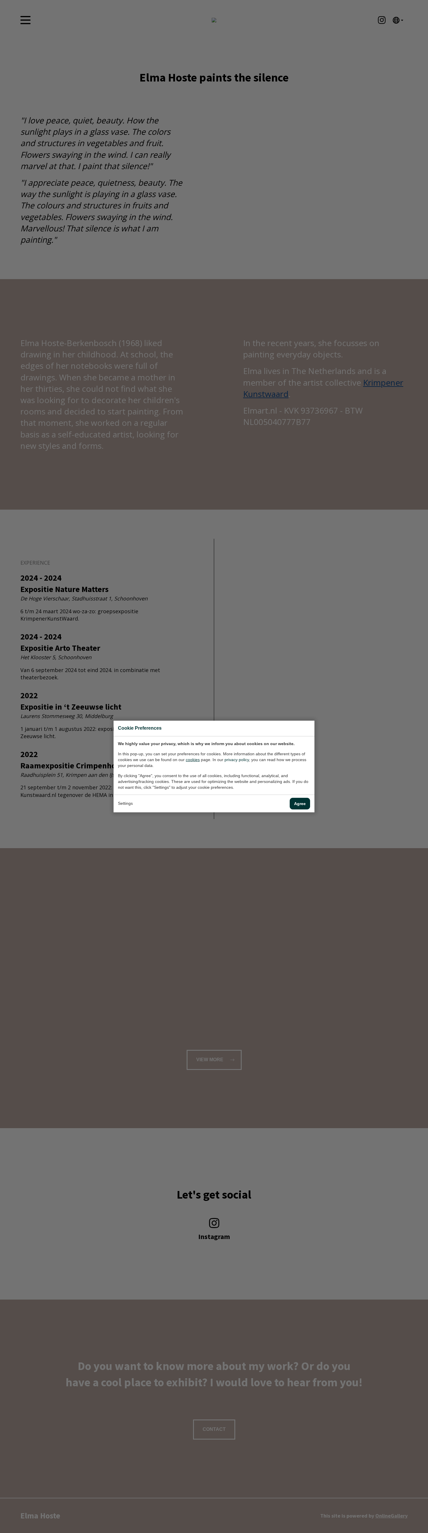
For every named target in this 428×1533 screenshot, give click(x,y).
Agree (300, 803)
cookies (193, 759)
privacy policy (236, 759)
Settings (125, 803)
